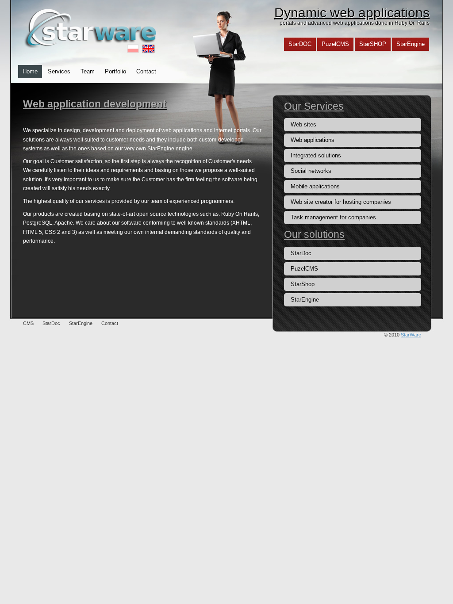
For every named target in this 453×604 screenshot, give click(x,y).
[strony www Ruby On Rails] (91, 28)
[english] (149, 48)
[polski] (133, 48)
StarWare (411, 334)
